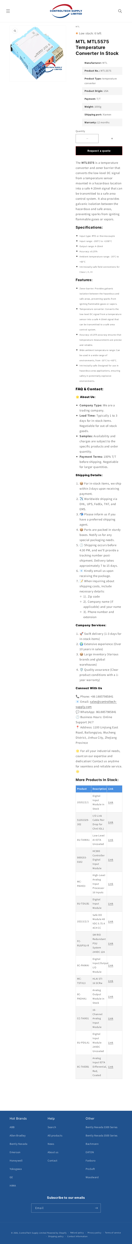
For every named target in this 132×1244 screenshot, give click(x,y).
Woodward (92, 1177)
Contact (52, 1160)
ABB (12, 1127)
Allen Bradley (18, 1135)
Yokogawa (16, 1169)
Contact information (77, 1236)
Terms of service (113, 1232)
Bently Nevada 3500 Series (102, 1135)
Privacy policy (94, 1232)
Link (110, 802)
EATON (90, 1152)
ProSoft (90, 1169)
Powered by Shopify (57, 1232)
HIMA (13, 1185)
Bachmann (92, 1144)
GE (11, 1177)
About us (53, 1152)
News (51, 1144)
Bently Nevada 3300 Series (102, 1127)
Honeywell (16, 1160)
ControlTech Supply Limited (33, 1232)
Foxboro (91, 1160)
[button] (8, 11)
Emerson (15, 1152)
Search (52, 1127)
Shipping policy (56, 1236)
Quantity (80, 131)
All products (55, 1135)
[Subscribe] (96, 1208)
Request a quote (99, 151)
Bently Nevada (18, 1144)
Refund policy (77, 1232)
